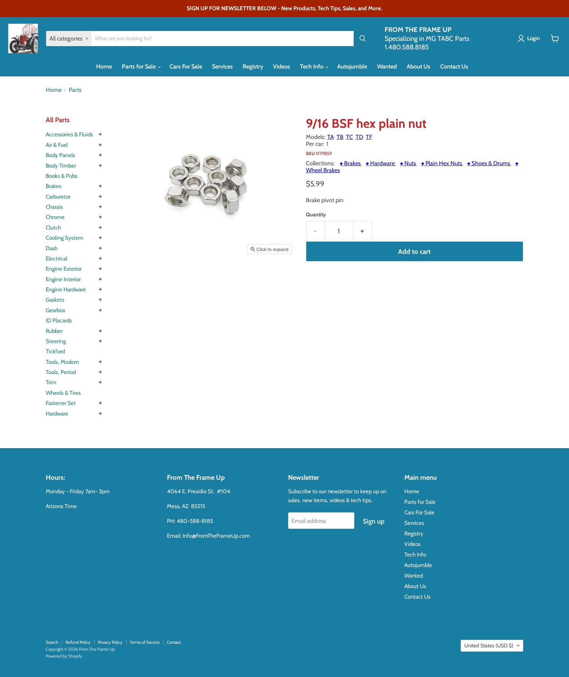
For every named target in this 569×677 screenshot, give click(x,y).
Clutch (53, 227)
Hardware (57, 413)
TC (349, 137)
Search (52, 642)
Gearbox (55, 310)
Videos (281, 66)
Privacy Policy (110, 642)
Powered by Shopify (64, 656)
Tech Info (312, 66)
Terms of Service (145, 642)
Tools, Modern (62, 362)
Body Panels (60, 155)
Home (104, 66)
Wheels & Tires (63, 393)
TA (330, 137)
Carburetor (58, 196)
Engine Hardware (66, 289)
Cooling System (64, 237)
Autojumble (352, 66)
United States (488, 645)
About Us (418, 66)
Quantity (316, 215)
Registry (253, 66)
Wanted (387, 66)
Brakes (53, 186)
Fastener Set (61, 403)
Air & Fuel (57, 145)
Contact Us (454, 66)
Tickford (55, 351)
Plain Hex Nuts (442, 163)
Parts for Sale (139, 66)
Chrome (55, 217)
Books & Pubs (61, 176)
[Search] (362, 38)
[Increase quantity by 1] (362, 231)
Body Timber (61, 165)
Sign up (373, 521)
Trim (51, 382)
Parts (75, 90)
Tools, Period (61, 372)
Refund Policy (78, 642)
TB (340, 137)
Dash (52, 248)
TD (359, 137)
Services (222, 66)
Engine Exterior (64, 268)
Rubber (54, 331)
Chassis (54, 206)
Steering (56, 341)
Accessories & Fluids (69, 134)
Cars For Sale (186, 66)
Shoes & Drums (489, 163)
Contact (174, 642)
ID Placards (59, 320)
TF (369, 137)
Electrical (56, 258)
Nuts (408, 163)
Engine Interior (63, 279)
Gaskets (55, 299)
